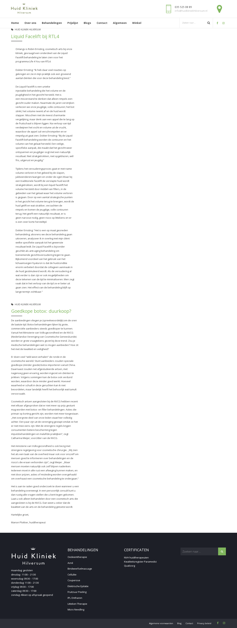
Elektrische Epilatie (78, 586)
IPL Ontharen (75, 598)
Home (15, 23)
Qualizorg (129, 565)
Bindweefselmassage (80, 568)
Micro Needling (76, 609)
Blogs (87, 23)
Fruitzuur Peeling (77, 592)
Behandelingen (52, 23)
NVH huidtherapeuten (136, 557)
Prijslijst (72, 23)
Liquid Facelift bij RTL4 (35, 36)
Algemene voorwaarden (161, 623)
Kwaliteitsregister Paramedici (140, 561)
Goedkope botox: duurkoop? (41, 311)
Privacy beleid (204, 623)
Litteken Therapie (77, 603)
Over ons (30, 23)
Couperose (74, 580)
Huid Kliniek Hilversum (28, 29)
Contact (102, 23)
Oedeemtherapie (77, 557)
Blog (179, 623)
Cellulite (72, 574)
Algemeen (120, 23)
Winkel (136, 23)
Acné (70, 563)
